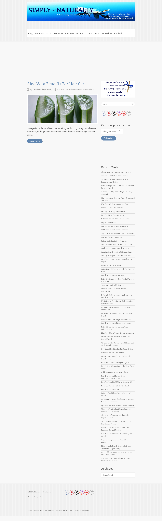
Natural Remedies (54, 33)
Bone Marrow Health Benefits (112, 285)
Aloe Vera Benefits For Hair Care (57, 83)
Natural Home (92, 33)
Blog (30, 33)
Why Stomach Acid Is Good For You (114, 204)
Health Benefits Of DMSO (110, 390)
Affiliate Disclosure (34, 492)
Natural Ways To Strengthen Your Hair (116, 320)
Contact (118, 33)
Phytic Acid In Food (108, 223)
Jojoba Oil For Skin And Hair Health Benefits (118, 406)
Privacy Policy (33, 497)
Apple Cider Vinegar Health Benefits (115, 248)
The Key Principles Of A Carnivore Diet (116, 256)
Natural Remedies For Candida (112, 353)
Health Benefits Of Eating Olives (113, 275)
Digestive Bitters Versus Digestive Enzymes (117, 333)
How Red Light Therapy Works (112, 215)
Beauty (79, 33)
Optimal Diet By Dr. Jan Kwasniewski (114, 226)
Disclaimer (47, 492)
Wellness (39, 33)
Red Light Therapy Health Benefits (114, 211)
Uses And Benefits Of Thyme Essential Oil (116, 382)
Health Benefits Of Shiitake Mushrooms (116, 323)
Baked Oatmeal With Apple (111, 265)
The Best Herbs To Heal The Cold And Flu (116, 245)
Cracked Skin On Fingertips (111, 237)
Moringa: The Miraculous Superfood (115, 386)
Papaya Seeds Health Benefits (112, 208)
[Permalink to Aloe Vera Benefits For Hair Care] (62, 109)
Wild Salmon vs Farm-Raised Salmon (114, 372)
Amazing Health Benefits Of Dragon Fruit (116, 252)
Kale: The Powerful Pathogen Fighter (115, 363)
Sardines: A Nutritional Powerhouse (114, 176)
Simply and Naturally (42, 89)
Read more (35, 141)
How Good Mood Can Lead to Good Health (117, 349)
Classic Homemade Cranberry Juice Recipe (117, 172)
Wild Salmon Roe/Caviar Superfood (114, 230)
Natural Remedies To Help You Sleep (115, 219)
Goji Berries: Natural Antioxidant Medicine (117, 234)
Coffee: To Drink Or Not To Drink (113, 241)
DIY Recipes (106, 33)
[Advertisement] (81, 57)
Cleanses (69, 33)
